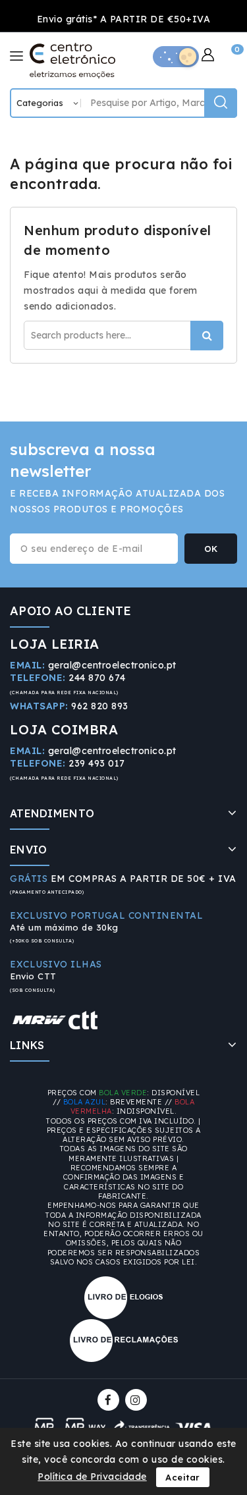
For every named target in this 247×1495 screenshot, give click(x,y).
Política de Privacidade (92, 1476)
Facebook (109, 1400)
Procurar (206, 335)
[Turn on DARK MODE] (176, 56)
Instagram (137, 1400)
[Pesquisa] (220, 103)
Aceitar (182, 1477)
